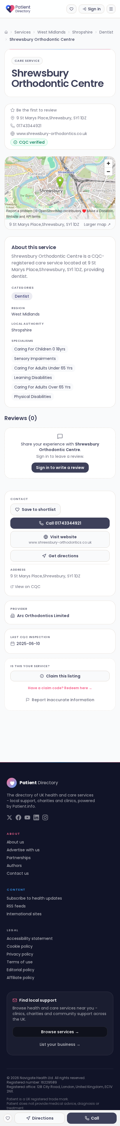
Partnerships (19, 857)
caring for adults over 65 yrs (42, 387)
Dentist (106, 32)
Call (95, 1118)
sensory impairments (35, 358)
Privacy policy (20, 954)
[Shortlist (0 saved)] (71, 8)
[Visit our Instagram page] (45, 817)
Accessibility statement (30, 938)
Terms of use (20, 962)
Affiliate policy (20, 977)
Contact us (18, 873)
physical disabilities (32, 396)
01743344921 (28, 126)
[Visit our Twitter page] (9, 817)
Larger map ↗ (97, 224)
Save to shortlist (39, 509)
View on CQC (27, 586)
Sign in (94, 9)
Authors (14, 865)
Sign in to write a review (60, 467)
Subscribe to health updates (34, 898)
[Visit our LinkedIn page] (36, 817)
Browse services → (60, 1032)
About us (15, 842)
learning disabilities (33, 377)
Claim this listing (63, 676)
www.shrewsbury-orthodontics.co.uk (51, 133)
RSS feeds (16, 906)
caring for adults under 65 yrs (43, 368)
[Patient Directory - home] (23, 9)
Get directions (63, 556)
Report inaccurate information (63, 700)
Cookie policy (20, 946)
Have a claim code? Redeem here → (60, 688)
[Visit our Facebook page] (18, 817)
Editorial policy (20, 970)
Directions (43, 1118)
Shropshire (82, 32)
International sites (24, 914)
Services (23, 32)
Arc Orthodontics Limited (43, 615)
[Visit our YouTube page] (27, 817)
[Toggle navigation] (111, 8)
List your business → (60, 1044)
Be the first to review (36, 110)
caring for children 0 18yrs (39, 349)
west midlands (25, 314)
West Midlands (51, 32)
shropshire (21, 330)
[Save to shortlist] (7, 1118)
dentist (22, 296)
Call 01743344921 (63, 523)
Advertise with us (23, 850)
